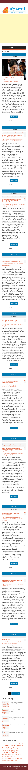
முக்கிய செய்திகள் (13, 81)
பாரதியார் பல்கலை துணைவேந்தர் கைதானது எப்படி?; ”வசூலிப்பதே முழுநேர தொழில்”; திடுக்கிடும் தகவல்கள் (11, 201)
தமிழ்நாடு (4, 140)
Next (18, 693)
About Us (2, 768)
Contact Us (20, 768)
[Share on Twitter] (15, 120)
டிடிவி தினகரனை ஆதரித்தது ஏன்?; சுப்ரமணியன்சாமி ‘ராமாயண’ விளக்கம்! (10, 321)
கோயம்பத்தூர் (11, 204)
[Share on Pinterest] (16, 120)
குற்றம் (5, 204)
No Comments (14, 56)
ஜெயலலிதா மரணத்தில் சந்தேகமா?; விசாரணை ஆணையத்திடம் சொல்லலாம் (12, 581)
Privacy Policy (14, 768)
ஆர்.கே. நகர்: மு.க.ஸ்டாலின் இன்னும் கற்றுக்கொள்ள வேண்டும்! (10, 382)
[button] (16, 48)
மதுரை (9, 140)
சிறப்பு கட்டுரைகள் (13, 139)
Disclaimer (7, 768)
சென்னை (20, 139)
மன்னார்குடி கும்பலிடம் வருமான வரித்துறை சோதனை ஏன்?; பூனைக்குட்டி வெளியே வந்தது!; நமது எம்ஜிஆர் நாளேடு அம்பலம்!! (12, 449)
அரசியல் (5, 81)
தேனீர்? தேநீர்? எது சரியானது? (10, 748)
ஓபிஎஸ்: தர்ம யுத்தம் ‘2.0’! (7, 639)
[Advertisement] (14, 28)
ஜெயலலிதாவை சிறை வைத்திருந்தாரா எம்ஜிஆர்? (12, 261)
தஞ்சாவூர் (10, 518)
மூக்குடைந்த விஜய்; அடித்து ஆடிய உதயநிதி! (17, 724)
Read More (14, 116)
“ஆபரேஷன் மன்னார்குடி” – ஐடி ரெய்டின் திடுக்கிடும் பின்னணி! (10, 514)
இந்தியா (10, 517)
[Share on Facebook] (13, 120)
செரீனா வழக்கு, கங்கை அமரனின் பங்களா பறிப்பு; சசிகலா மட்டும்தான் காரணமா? (12, 136)
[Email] (18, 120)
